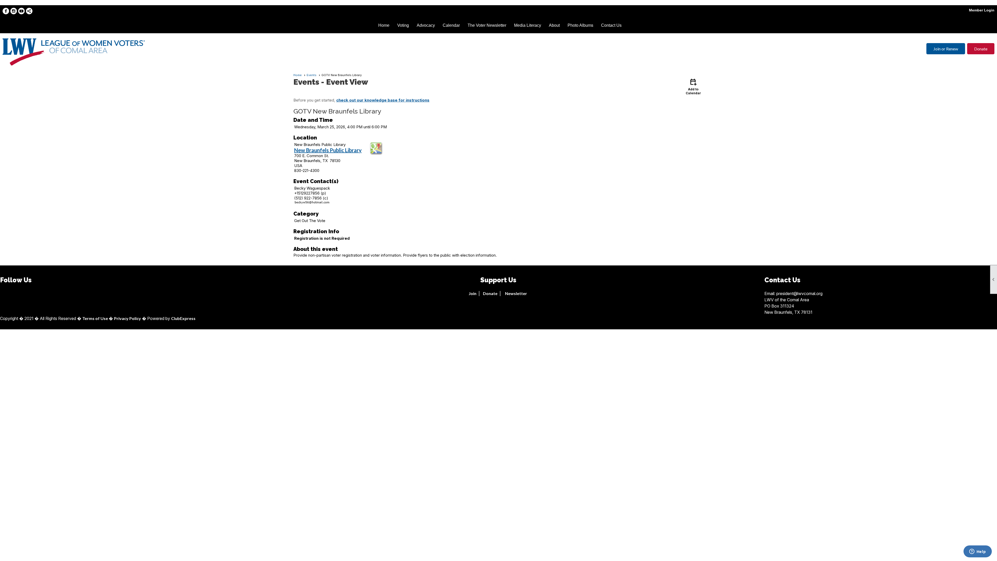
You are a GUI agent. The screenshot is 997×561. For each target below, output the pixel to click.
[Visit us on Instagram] (13, 11)
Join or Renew (945, 48)
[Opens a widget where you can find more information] (977, 551)
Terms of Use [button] (95, 318)
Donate (980, 48)
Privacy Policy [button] (127, 318)
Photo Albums (580, 25)
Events (311, 75)
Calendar (451, 25)
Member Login (981, 10)
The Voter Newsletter (487, 25)
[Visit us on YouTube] (21, 11)
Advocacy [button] (426, 25)
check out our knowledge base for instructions (382, 100)
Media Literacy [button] (527, 25)
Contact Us (611, 25)
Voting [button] (403, 25)
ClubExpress (183, 318)
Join (472, 293)
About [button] (554, 25)
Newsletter (516, 293)
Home (383, 25)
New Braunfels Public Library (328, 150)
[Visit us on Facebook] (6, 11)
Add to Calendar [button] (693, 86)
